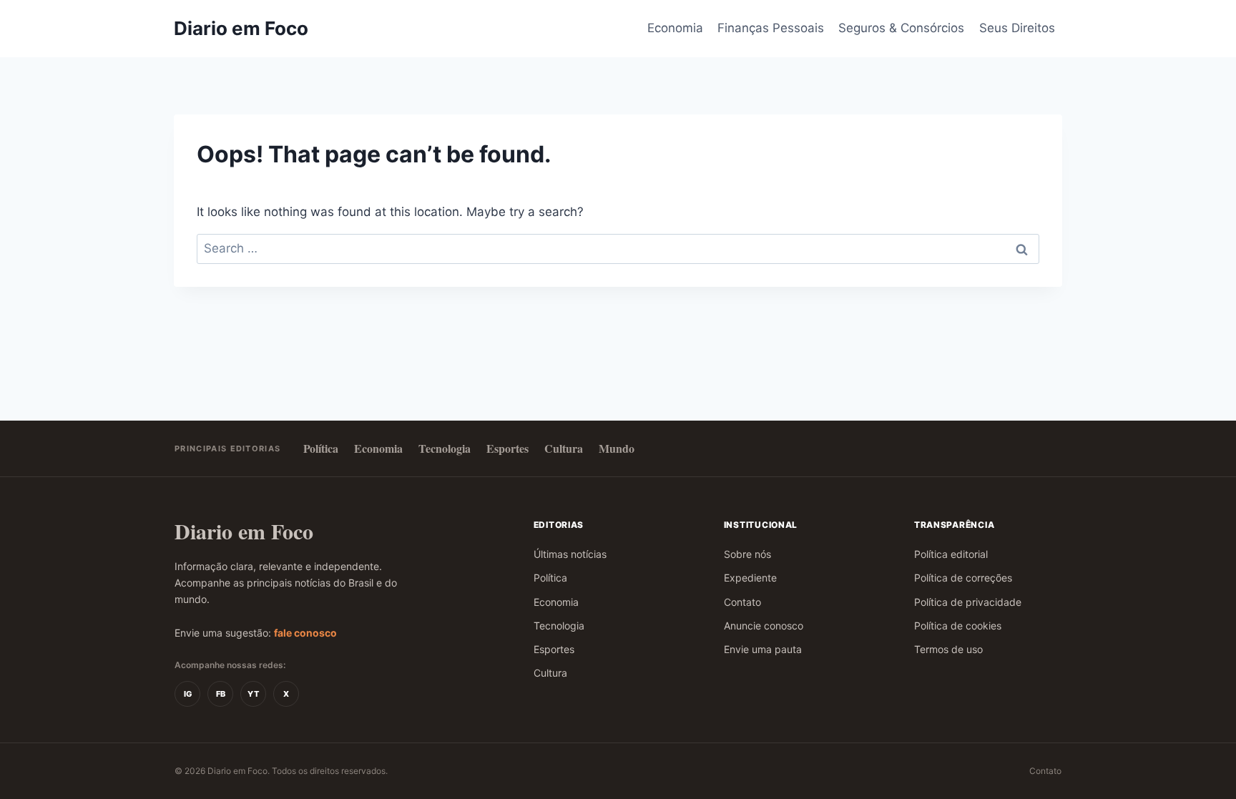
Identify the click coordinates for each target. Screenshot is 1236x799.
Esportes (507, 448)
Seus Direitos (1017, 28)
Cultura (563, 448)
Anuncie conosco (763, 625)
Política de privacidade (967, 602)
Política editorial (951, 554)
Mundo (616, 448)
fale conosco (305, 633)
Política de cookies (957, 625)
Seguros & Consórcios (901, 28)
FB (220, 694)
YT (253, 694)
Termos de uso (948, 649)
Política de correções (963, 578)
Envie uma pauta (763, 649)
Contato (742, 602)
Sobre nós (747, 554)
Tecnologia (444, 448)
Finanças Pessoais (770, 28)
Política (320, 448)
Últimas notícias (570, 554)
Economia (675, 28)
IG (188, 694)
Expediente (750, 578)
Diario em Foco (244, 531)
